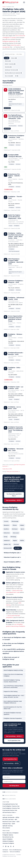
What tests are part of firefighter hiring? (11, 658)
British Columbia (10, 64)
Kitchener (15, 529)
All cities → (18, 548)
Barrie (22, 529)
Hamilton (6, 529)
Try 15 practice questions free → (14, 494)
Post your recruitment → (13, 471)
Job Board (5, 849)
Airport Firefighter (8, 839)
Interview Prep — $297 (9, 823)
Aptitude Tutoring (7, 825)
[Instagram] (5, 847)
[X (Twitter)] (10, 847)
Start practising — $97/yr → (14, 500)
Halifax (22, 540)
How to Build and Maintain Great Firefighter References (13, 702)
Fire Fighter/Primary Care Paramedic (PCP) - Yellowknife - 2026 (16, 116)
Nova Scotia (9, 75)
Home (4, 6)
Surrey (5, 536)
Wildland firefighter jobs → (12, 552)
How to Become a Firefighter (11, 833)
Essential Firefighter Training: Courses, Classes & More (12, 680)
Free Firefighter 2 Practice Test (11, 808)
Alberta (8, 61)
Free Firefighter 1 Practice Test (11, 806)
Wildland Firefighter (8, 841)
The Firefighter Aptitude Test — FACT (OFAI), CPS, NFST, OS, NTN (14, 696)
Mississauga (15, 521)
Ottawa (15, 525)
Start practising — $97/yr (11, 763)
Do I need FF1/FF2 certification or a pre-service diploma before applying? (14, 651)
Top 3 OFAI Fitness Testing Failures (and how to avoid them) (13, 686)
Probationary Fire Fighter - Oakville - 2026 (14, 175)
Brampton (6, 525)
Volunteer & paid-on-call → (12, 557)
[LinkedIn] (8, 847)
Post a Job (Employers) (15, 849)
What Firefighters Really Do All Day (13, 670)
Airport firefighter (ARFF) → (12, 562)
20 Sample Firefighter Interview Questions (12, 713)
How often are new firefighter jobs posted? (13, 644)
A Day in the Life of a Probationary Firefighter (13, 675)
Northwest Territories (11, 70)
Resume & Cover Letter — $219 (11, 821)
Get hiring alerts (14, 785)
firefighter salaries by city (10, 41)
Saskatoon (7, 540)
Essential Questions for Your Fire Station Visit (13, 707)
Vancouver (16, 533)
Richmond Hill (8, 548)
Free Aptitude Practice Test (10, 804)
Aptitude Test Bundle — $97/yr (11, 817)
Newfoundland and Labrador (13, 73)
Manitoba (8, 67)
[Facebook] (3, 847)
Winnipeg (13, 536)
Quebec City (7, 544)
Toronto (6, 521)
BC (16, 75)
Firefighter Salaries (8, 835)
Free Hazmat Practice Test (10, 810)
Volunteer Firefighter (8, 843)
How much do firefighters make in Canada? (14, 638)
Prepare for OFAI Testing (10, 691)
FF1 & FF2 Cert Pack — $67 (10, 819)
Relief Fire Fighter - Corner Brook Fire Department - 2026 (14, 216)
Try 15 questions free (14, 740)
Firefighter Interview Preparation (13, 718)
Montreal (16, 544)
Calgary (22, 525)
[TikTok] (13, 847)
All (6, 58)
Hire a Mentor (6, 828)
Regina (15, 540)
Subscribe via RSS (7, 468)
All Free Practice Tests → (9, 812)
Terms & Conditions (15, 851)
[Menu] (24, 2)
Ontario (14, 58)
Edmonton (7, 533)
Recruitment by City (8, 837)
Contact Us (5, 851)
